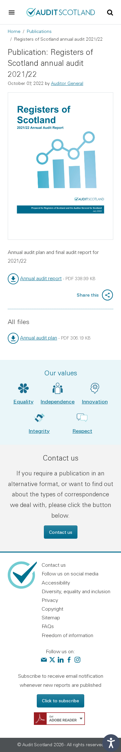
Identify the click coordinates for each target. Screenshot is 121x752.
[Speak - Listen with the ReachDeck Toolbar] (111, 743)
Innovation (95, 401)
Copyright (52, 608)
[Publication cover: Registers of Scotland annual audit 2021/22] (60, 166)
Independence (58, 401)
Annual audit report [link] (41, 278)
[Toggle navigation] (11, 12)
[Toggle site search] (110, 12)
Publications (39, 31)
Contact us (60, 532)
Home (14, 31)
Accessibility (56, 582)
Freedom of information (67, 635)
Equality (24, 401)
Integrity (39, 430)
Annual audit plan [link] (38, 337)
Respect (82, 430)
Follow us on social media (70, 573)
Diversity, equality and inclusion (76, 591)
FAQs (48, 626)
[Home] (60, 11)
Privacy (50, 600)
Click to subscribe (60, 700)
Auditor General (67, 83)
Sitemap (51, 617)
